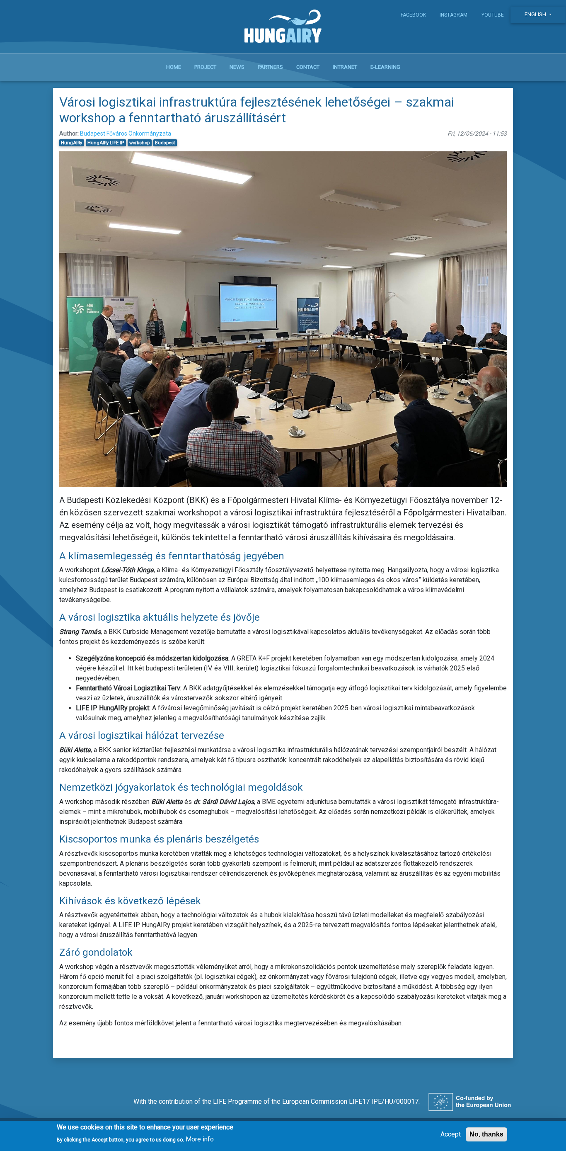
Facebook (413, 15)
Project (205, 67)
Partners (270, 67)
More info (200, 1139)
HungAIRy (71, 143)
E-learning (385, 67)
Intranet (345, 67)
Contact (307, 67)
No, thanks (486, 1134)
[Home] (283, 28)
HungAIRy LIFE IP (105, 143)
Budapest (165, 143)
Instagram (453, 15)
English (536, 14)
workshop (139, 143)
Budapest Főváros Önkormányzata (125, 133)
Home (173, 67)
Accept (450, 1134)
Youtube (492, 15)
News (237, 67)
